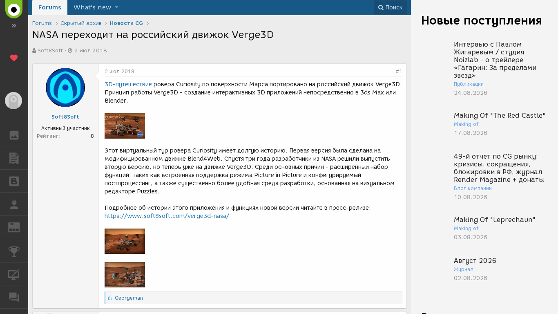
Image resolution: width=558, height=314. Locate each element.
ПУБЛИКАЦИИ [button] (14, 157)
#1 (399, 71)
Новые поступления (481, 20)
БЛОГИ (14, 181)
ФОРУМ (14, 296)
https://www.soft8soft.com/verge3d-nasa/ (167, 216)
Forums (49, 7)
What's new (92, 7)
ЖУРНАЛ (19, 227)
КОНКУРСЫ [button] (14, 250)
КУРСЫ (14, 273)
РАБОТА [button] (14, 204)
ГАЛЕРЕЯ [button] (14, 134)
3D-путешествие (128, 84)
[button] (117, 7)
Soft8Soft (50, 50)
